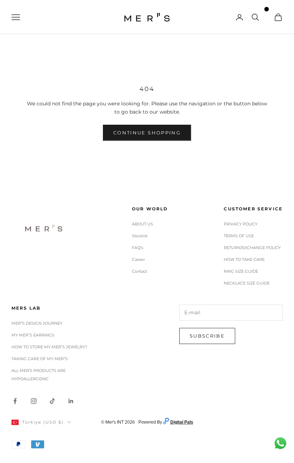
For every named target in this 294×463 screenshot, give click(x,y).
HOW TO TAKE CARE (244, 259)
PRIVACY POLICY (240, 223)
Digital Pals (181, 422)
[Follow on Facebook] (15, 401)
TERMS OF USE (239, 235)
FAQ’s (137, 247)
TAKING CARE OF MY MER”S (39, 358)
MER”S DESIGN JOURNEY (36, 323)
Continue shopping (147, 132)
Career (138, 259)
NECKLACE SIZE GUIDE (247, 283)
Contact (139, 271)
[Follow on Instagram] (33, 401)
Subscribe (207, 336)
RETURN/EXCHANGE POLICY (252, 247)
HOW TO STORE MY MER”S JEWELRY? (49, 346)
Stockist (139, 235)
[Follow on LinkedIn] (71, 401)
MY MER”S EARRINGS (32, 335)
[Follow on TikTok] (52, 401)
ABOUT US (142, 223)
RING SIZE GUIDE (241, 271)
